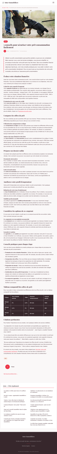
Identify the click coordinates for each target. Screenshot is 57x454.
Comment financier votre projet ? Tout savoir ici (15, 405)
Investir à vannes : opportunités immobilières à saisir (15, 396)
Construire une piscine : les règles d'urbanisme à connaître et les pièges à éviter (41, 419)
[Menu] (53, 2)
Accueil (3, 7)
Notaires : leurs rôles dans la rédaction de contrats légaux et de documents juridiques (14, 400)
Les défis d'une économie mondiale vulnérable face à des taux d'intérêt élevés (41, 424)
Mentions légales (26, 446)
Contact (33, 446)
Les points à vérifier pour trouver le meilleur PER (15, 391)
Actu (7, 7)
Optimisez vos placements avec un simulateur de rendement (41, 391)
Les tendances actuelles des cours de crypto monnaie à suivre (14, 414)
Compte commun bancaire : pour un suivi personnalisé (40, 405)
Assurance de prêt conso (25, 111)
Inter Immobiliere (10, 2)
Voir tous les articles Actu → (11, 374)
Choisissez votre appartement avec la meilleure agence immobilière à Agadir (40, 410)
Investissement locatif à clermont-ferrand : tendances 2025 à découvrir (40, 400)
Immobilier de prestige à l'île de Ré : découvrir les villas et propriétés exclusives (41, 414)
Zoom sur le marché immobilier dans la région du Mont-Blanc (15, 410)
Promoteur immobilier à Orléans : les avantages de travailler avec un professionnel (41, 396)
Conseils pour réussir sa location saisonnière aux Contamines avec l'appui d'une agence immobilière (15, 420)
